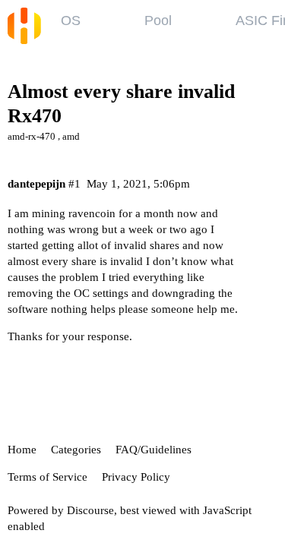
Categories (76, 449)
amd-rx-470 (31, 136)
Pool (158, 20)
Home (22, 449)
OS (71, 20)
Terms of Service (47, 477)
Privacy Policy (136, 477)
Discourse (90, 510)
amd (71, 136)
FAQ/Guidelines (154, 449)
